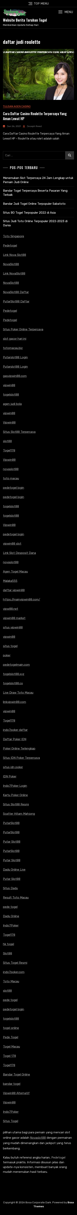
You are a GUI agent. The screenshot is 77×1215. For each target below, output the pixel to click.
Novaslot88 (38, 1137)
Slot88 (7, 953)
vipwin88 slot (12, 543)
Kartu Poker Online (15, 795)
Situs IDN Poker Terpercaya (21, 758)
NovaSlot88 (11, 264)
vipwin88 (9, 385)
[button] (65, 12)
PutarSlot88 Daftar (16, 301)
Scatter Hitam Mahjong (19, 813)
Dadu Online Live (14, 869)
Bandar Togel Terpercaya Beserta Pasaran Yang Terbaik (35, 193)
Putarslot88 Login (15, 357)
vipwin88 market (14, 618)
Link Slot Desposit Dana (19, 553)
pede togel (10, 907)
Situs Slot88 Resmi (16, 804)
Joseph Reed (34, 126)
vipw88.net (10, 609)
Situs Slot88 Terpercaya (19, 432)
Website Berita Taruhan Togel (25, 20)
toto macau (11, 478)
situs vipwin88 (13, 627)
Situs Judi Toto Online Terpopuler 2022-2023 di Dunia (35, 223)
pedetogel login (13, 487)
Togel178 (9, 450)
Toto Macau (11, 981)
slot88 (7, 441)
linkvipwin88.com (14, 702)
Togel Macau (11, 1046)
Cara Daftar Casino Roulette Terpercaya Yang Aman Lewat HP (35, 116)
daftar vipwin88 (14, 590)
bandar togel (11, 1084)
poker (6, 655)
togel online (11, 1028)
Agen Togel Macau (15, 571)
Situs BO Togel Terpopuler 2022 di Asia (29, 212)
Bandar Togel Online (16, 1074)
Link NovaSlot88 (14, 273)
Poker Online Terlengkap (19, 748)
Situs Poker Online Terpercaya (23, 329)
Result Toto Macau (16, 897)
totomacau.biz (13, 348)
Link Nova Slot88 (14, 255)
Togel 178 (9, 1056)
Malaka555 (10, 581)
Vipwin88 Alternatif (16, 1093)
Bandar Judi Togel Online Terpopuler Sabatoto (34, 204)
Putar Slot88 (11, 841)
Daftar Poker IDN (14, 739)
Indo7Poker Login (15, 786)
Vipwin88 (9, 422)
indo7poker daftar (15, 730)
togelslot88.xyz (13, 674)
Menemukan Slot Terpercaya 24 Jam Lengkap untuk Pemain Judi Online (38, 180)
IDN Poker (9, 776)
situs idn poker (13, 767)
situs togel (10, 646)
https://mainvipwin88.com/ (21, 599)
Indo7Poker (11, 925)
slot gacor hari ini (14, 338)
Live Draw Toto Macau (18, 692)
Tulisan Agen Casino (17, 106)
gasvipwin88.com (15, 376)
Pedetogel (10, 245)
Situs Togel (10, 1121)
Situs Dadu (10, 888)
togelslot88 (11, 394)
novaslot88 (11, 469)
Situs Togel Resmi (15, 963)
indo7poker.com (13, 972)
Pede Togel (10, 1037)
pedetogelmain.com (16, 664)
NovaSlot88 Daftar (16, 292)
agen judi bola (12, 404)
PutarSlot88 (11, 823)
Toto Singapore (13, 236)
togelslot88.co (13, 683)
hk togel (8, 944)
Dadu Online (11, 916)
